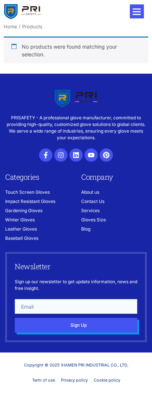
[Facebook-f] (45, 155)
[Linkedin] (76, 155)
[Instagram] (61, 155)
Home (10, 26)
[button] (137, 11)
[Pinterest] (106, 155)
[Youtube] (91, 155)
